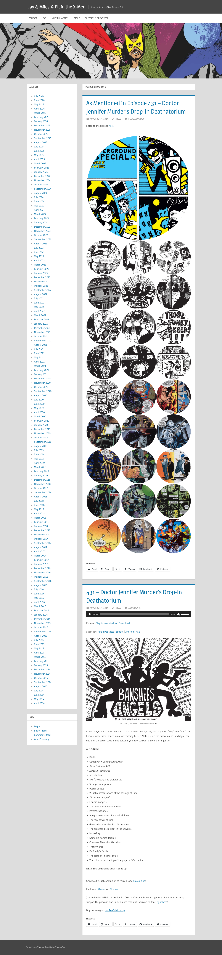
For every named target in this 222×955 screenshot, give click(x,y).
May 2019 (39, 458)
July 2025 (39, 146)
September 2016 (42, 580)
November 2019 (42, 433)
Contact (33, 18)
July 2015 (39, 639)
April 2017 (39, 551)
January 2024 (41, 222)
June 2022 (39, 302)
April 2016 (39, 601)
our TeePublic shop (115, 910)
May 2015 (39, 648)
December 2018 (42, 479)
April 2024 (39, 209)
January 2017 (41, 564)
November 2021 (42, 332)
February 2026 (41, 117)
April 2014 (39, 703)
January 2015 (41, 665)
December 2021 (42, 327)
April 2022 (39, 311)
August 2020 (40, 395)
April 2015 (39, 652)
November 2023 (42, 230)
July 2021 (38, 348)
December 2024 (42, 176)
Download (124, 623)
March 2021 (40, 365)
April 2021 (39, 361)
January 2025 (41, 171)
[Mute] (178, 614)
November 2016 (42, 572)
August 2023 (40, 243)
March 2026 (40, 112)
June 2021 (39, 353)
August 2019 (40, 445)
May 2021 (39, 357)
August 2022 (40, 294)
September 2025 (42, 138)
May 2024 (39, 205)
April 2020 (39, 412)
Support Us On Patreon (96, 18)
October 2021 (41, 336)
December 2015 (42, 618)
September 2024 (42, 188)
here (111, 125)
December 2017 (42, 530)
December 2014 (42, 669)
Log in (37, 726)
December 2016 (42, 568)
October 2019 (41, 437)
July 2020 (39, 399)
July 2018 (39, 500)
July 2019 (39, 450)
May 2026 (39, 104)
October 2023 (41, 235)
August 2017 (40, 547)
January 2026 (41, 121)
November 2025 (42, 129)
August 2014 (40, 686)
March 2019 (40, 467)
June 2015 (39, 644)
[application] (138, 614)
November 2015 (42, 623)
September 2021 (42, 340)
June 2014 (39, 694)
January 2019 (41, 475)
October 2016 (41, 576)
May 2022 (39, 306)
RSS (138, 631)
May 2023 (39, 256)
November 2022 (42, 281)
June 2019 (39, 454)
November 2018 (42, 483)
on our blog (139, 880)
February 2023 (41, 268)
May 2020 (39, 408)
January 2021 (41, 374)
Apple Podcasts (106, 631)
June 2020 (39, 403)
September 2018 (42, 492)
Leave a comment (136, 118)
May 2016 (39, 597)
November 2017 (42, 534)
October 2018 (41, 488)
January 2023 (41, 273)
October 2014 (41, 677)
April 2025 (39, 159)
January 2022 (41, 323)
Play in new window (106, 623)
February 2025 (41, 167)
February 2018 (41, 521)
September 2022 (42, 289)
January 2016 (41, 614)
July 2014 (39, 690)
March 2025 (40, 163)
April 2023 (39, 260)
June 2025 (39, 150)
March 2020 (40, 416)
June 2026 (39, 100)
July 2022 (38, 298)
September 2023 (42, 239)
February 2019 (41, 471)
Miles (118, 118)
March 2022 (40, 315)
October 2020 (41, 386)
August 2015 (40, 635)
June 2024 (39, 201)
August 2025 (40, 142)
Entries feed (40, 730)
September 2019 (42, 441)
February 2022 (41, 319)
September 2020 (42, 391)
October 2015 (41, 627)
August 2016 (40, 585)
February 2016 (41, 610)
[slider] (185, 614)
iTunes (101, 889)
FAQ (44, 18)
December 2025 (42, 125)
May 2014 (39, 698)
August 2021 (40, 344)
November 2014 (42, 673)
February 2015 (41, 661)
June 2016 (39, 593)
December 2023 (42, 226)
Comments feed (42, 734)
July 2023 (38, 247)
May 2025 (39, 154)
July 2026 (39, 95)
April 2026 (39, 108)
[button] (138, 188)
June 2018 (39, 504)
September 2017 (42, 542)
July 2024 (39, 197)
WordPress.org (41, 739)
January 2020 (41, 424)
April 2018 (39, 513)
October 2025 (41, 133)
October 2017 (41, 538)
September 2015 (42, 631)
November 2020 (42, 382)
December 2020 (42, 378)
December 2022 (42, 277)
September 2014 (42, 682)
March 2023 (40, 264)
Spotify (119, 631)
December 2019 (42, 429)
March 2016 (40, 606)
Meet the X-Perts (60, 18)
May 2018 (39, 509)
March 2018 (40, 517)
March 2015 (40, 656)
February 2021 (41, 370)
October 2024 (41, 184)
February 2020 (41, 420)
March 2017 (40, 555)
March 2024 (40, 214)
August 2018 (40, 496)
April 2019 (39, 462)
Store (77, 18)
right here (162, 901)
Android (129, 631)
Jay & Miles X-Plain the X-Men (56, 7)
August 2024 (40, 192)
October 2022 (41, 285)
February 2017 (41, 559)
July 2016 (39, 589)
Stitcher (114, 889)
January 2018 (41, 526)
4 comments (134, 607)
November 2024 (42, 180)
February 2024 (41, 218)
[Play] (90, 614)
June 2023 (39, 251)
